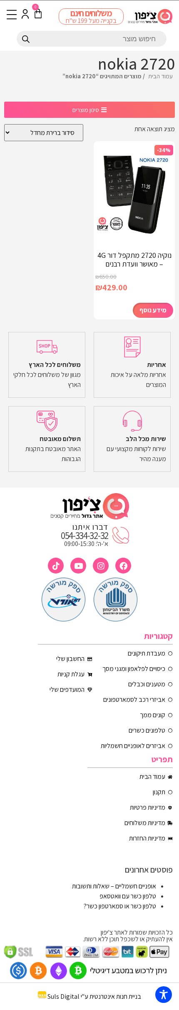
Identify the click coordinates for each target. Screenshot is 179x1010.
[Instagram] (101, 566)
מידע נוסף (153, 310)
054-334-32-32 (84, 535)
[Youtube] (78, 566)
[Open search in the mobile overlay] (92, 39)
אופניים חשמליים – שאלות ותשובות (114, 886)
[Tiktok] (56, 566)
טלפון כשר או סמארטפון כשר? (120, 906)
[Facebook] (123, 566)
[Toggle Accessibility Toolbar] (163, 994)
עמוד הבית (160, 76)
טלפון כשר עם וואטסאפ (127, 896)
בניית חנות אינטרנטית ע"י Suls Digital (94, 996)
